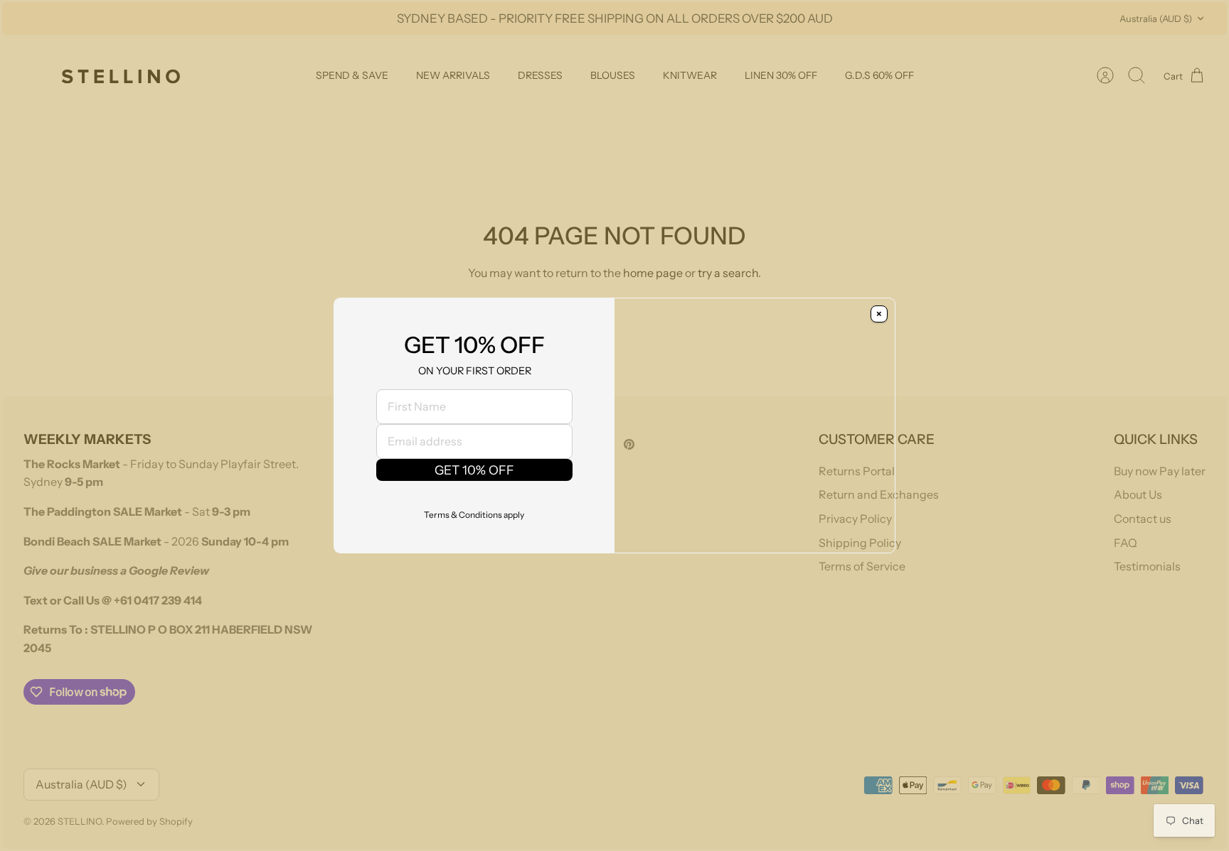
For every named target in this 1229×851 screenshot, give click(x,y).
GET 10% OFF (474, 489)
